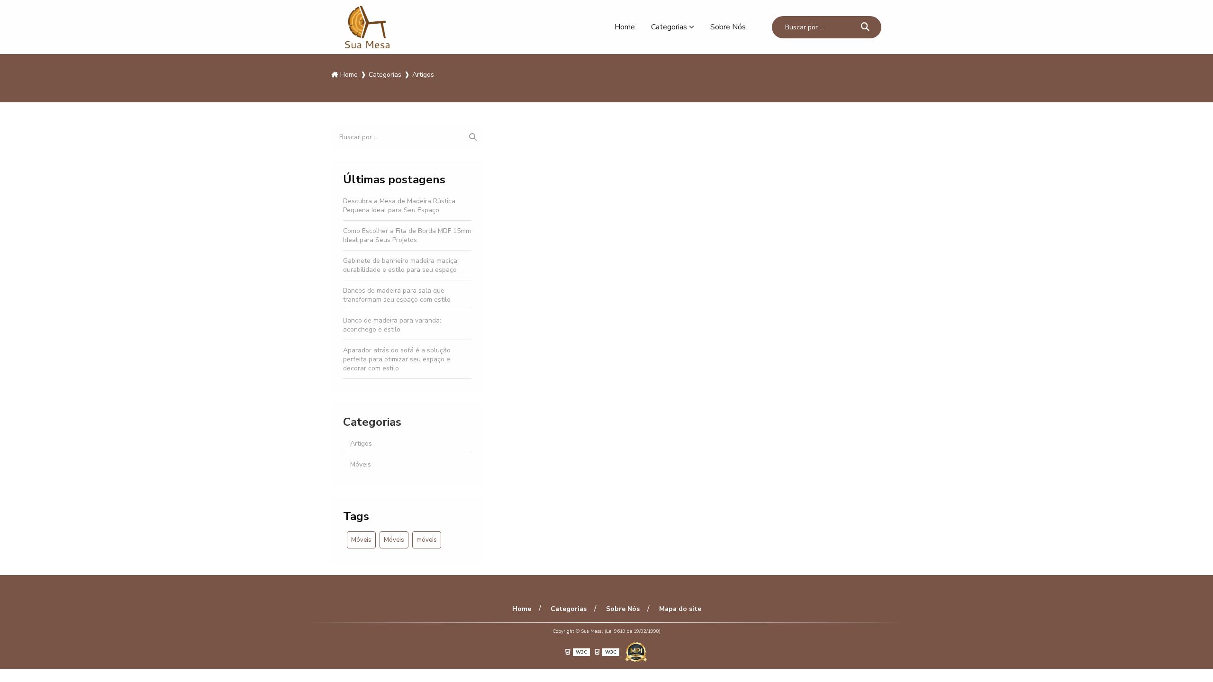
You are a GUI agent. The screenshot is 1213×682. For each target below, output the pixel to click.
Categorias (669, 27)
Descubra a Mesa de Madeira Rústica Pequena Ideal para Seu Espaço (399, 206)
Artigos (361, 443)
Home (625, 27)
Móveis (360, 464)
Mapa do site (680, 608)
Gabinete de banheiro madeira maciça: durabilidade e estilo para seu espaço (401, 265)
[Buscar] (865, 27)
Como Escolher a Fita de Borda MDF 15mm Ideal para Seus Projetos (407, 235)
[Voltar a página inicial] (367, 27)
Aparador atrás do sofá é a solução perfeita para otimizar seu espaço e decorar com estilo (397, 359)
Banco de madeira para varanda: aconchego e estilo (392, 325)
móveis (426, 540)
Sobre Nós (728, 27)
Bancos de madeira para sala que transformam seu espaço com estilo (397, 295)
